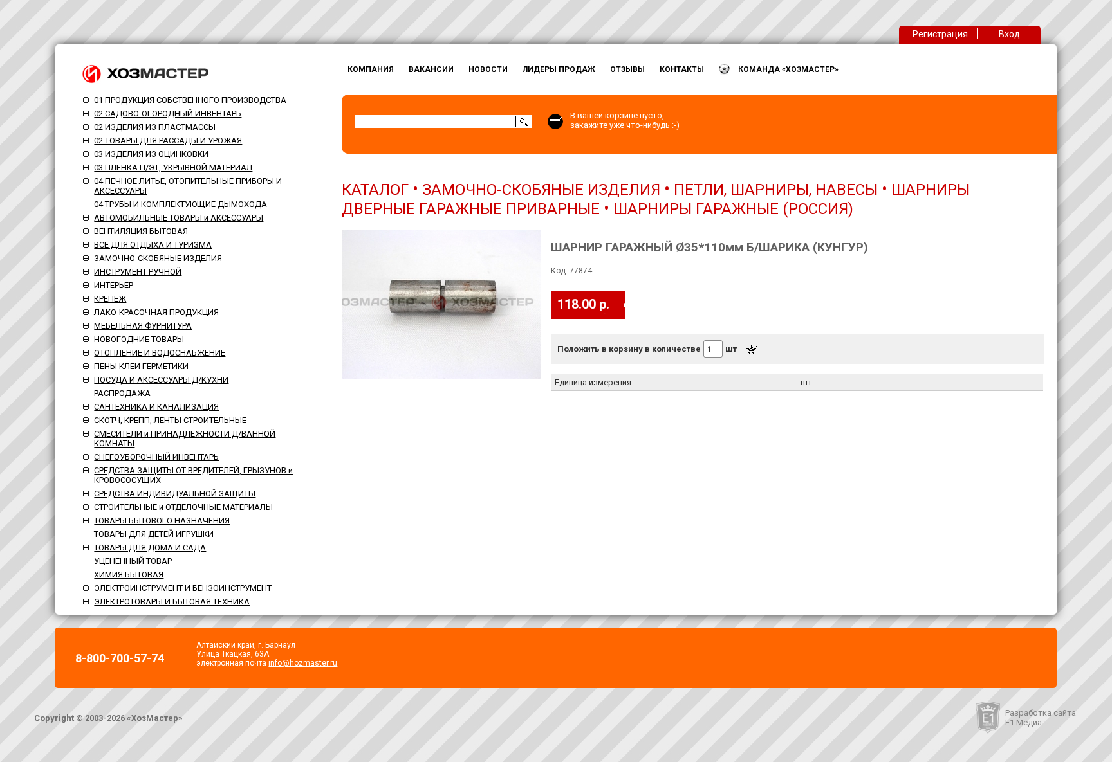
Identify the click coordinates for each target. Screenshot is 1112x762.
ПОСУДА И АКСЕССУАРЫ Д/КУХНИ (161, 380)
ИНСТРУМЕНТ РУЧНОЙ (137, 272)
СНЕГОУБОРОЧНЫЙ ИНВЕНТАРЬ (156, 457)
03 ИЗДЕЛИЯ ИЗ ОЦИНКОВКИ (151, 154)
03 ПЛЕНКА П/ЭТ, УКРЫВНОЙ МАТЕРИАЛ (173, 167)
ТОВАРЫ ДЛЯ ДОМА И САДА (150, 547)
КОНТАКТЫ (682, 69)
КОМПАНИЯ (371, 69)
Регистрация (940, 34)
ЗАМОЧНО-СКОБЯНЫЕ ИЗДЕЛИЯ (158, 258)
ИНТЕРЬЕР (113, 285)
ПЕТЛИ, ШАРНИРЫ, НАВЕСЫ (776, 190)
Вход (1009, 34)
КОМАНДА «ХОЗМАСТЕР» (788, 69)
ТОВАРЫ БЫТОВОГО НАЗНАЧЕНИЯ (162, 520)
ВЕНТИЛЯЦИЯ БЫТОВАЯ (141, 231)
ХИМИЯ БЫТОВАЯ (128, 574)
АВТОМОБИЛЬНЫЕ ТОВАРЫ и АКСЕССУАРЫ (178, 217)
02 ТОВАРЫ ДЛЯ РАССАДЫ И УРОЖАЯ (168, 140)
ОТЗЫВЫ (627, 69)
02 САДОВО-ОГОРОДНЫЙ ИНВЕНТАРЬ (167, 113)
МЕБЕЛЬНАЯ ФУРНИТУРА (143, 326)
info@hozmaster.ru (302, 662)
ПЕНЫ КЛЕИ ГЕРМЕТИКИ (141, 366)
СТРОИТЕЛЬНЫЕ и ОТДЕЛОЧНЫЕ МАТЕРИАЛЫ (183, 507)
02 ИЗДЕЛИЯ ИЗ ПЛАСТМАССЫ (155, 127)
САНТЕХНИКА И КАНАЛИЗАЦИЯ (156, 407)
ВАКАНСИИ (431, 69)
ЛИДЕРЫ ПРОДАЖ (559, 69)
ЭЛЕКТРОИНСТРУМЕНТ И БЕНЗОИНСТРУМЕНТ (183, 588)
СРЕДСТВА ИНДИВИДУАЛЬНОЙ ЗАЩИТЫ (174, 493)
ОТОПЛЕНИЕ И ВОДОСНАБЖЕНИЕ (159, 353)
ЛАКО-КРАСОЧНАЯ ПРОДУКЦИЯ (156, 312)
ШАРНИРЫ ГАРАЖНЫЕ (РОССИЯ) (733, 209)
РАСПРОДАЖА (122, 393)
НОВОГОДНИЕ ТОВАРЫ (139, 339)
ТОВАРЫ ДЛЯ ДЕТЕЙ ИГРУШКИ (154, 534)
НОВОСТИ (488, 69)
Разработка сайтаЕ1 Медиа (1040, 717)
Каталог (375, 190)
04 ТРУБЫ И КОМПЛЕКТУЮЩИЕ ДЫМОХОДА (180, 204)
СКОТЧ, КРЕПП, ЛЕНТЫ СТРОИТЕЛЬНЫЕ (170, 420)
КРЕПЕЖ (110, 299)
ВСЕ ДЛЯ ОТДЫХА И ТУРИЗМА (153, 244)
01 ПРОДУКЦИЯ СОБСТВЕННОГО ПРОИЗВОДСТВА (190, 100)
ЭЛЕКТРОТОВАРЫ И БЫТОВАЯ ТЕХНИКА (172, 601)
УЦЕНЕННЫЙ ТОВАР (133, 561)
